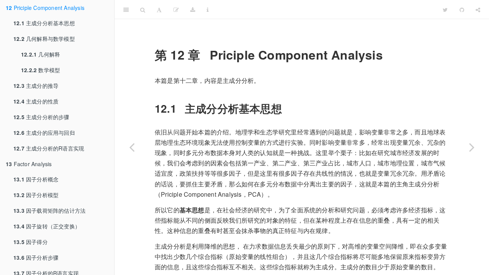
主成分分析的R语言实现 (48, 148)
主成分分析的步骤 (41, 117)
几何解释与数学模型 (44, 38)
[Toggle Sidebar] (126, 9)
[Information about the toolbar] (207, 9)
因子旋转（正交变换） (46, 226)
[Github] (462, 9)
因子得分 (30, 242)
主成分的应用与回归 (44, 132)
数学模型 (40, 70)
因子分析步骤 (35, 257)
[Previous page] (132, 147)
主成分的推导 (35, 85)
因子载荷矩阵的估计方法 (49, 210)
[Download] (193, 9)
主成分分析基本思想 (44, 23)
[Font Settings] (159, 9)
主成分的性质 (35, 101)
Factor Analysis (29, 164)
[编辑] (176, 9)
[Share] (478, 9)
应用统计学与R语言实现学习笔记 (325, 9)
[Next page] (472, 147)
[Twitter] (445, 9)
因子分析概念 (35, 179)
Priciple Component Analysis (45, 7)
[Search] (142, 9)
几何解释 (40, 54)
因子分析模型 (35, 195)
